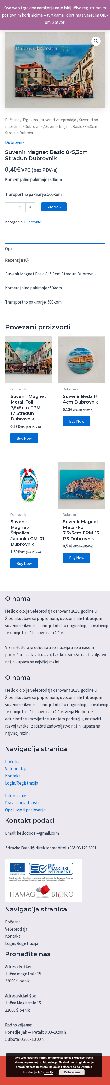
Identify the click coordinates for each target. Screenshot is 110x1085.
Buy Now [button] (24, 438)
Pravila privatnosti (22, 803)
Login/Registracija (21, 783)
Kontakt (12, 776)
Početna (12, 119)
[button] (96, 41)
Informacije (15, 795)
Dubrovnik (33, 126)
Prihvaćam (72, 1072)
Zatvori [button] (58, 22)
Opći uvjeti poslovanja (25, 810)
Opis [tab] (9, 248)
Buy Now (53, 206)
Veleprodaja (16, 768)
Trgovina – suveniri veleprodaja (49, 119)
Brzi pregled (28, 378)
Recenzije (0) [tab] (17, 260)
